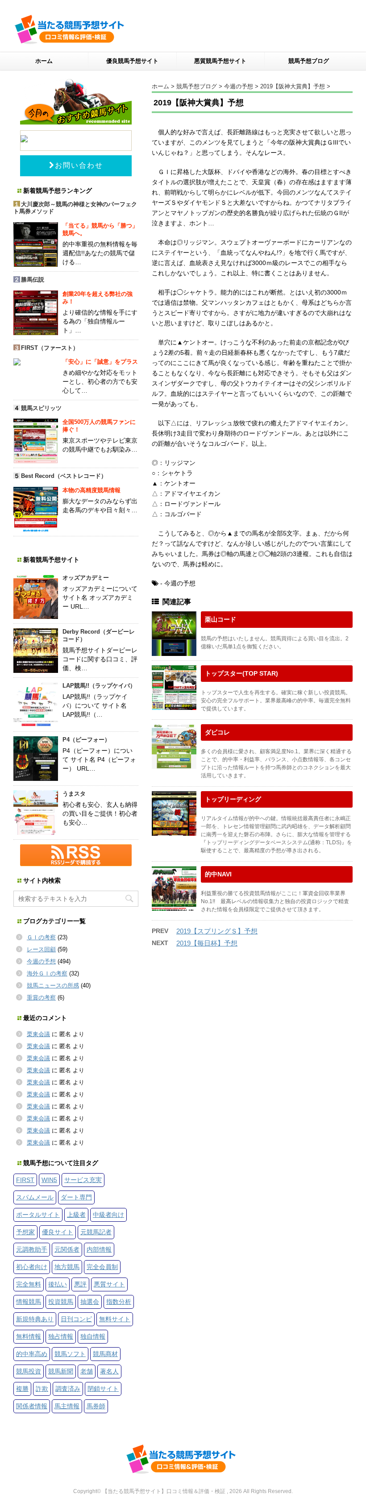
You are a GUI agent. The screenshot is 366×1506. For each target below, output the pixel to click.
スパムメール (35, 1197)
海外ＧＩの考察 (47, 973)
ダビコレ (217, 732)
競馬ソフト (70, 1353)
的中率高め (31, 1353)
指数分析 (118, 1301)
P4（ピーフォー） (86, 739)
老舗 (86, 1371)
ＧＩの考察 (41, 937)
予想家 (25, 1232)
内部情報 (99, 1249)
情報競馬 (28, 1301)
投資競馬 (60, 1301)
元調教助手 (31, 1249)
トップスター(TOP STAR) (241, 673)
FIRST (25, 1179)
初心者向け (31, 1266)
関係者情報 (31, 1406)
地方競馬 (66, 1266)
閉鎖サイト (103, 1388)
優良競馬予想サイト (132, 61)
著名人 (109, 1371)
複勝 (22, 1388)
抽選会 (89, 1301)
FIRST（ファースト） (50, 347)
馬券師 (96, 1406)
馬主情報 (66, 1406)
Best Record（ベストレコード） (64, 476)
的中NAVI (218, 874)
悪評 (80, 1284)
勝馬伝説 (32, 279)
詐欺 (42, 1388)
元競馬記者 (96, 1232)
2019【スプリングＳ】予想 (217, 931)
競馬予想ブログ (308, 61)
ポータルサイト (38, 1214)
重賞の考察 (41, 997)
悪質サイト (109, 1284)
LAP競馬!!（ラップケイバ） (99, 685)
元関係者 (66, 1249)
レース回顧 (41, 949)
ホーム (44, 61)
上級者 (76, 1214)
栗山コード (220, 619)
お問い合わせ (79, 165)
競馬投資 (28, 1371)
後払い (57, 1284)
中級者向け (108, 1214)
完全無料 (28, 1284)
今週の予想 (41, 961)
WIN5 (49, 1179)
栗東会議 (38, 1034)
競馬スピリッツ (41, 408)
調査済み (67, 1388)
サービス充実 (83, 1179)
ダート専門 (76, 1197)
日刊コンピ (76, 1319)
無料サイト (114, 1319)
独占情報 (60, 1336)
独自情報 (92, 1336)
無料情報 (28, 1336)
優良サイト (57, 1232)
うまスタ (74, 793)
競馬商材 (105, 1353)
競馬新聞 (60, 1371)
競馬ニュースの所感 (53, 985)
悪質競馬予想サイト (220, 61)
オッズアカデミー (85, 577)
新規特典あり (35, 1319)
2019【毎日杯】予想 (206, 943)
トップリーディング (233, 799)
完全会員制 (102, 1266)
